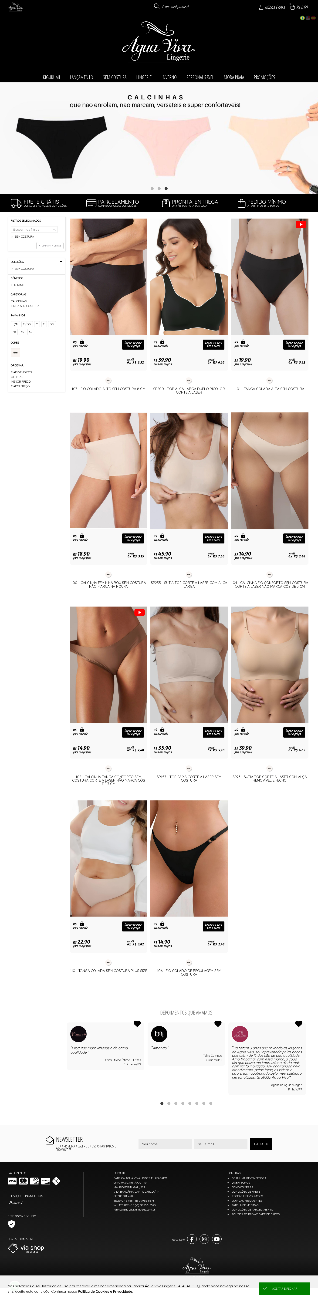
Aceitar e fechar (284, 1288)
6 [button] (196, 1103)
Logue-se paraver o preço (133, 344)
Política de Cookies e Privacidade (105, 1291)
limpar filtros (51, 245)
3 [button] (166, 188)
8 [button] (210, 1103)
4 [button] (182, 1103)
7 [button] (203, 1103)
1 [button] (152, 188)
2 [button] (159, 188)
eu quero (261, 1144)
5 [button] (189, 1103)
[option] (159, 138)
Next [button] (305, 1059)
